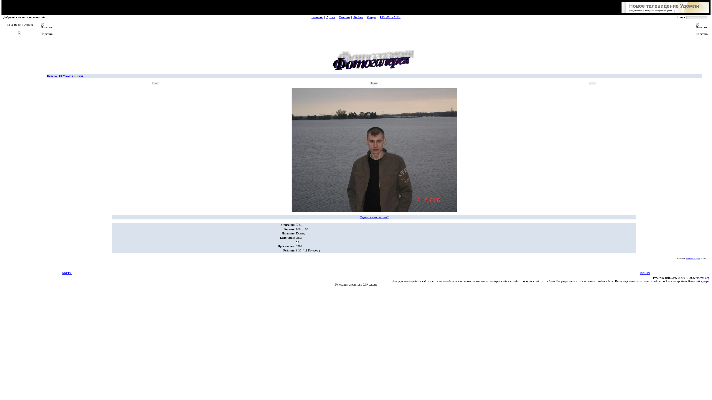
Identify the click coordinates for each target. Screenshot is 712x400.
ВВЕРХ (67, 273)
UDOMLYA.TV (390, 17)
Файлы (358, 17)
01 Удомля (66, 76)
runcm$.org (702, 277)
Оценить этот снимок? (374, 217)
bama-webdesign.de (693, 258)
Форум (371, 17)
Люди (79, 76)
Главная (317, 17)
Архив (330, 17)
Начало (52, 76)
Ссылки (344, 17)
